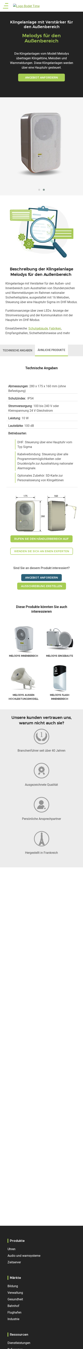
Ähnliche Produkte (51, 350)
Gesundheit (15, 1299)
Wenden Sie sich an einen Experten (41, 551)
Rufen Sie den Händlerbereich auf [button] (41, 539)
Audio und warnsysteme (24, 1255)
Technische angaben (17, 350)
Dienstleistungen (19, 1343)
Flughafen (14, 1312)
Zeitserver (14, 1262)
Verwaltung (15, 1292)
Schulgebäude (38, 328)
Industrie (13, 1319)
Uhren (11, 1249)
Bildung (13, 1286)
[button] (39, 190)
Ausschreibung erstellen (41, 586)
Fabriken (55, 328)
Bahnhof (13, 1306)
